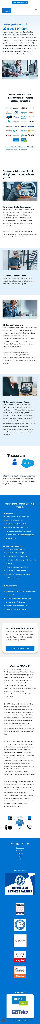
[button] (3, 1020)
